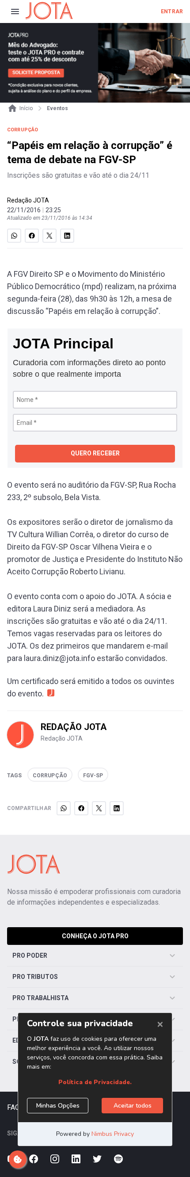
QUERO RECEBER (95, 453)
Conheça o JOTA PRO (95, 936)
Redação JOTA (28, 200)
